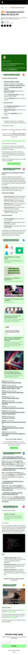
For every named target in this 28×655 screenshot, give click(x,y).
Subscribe (14, 646)
